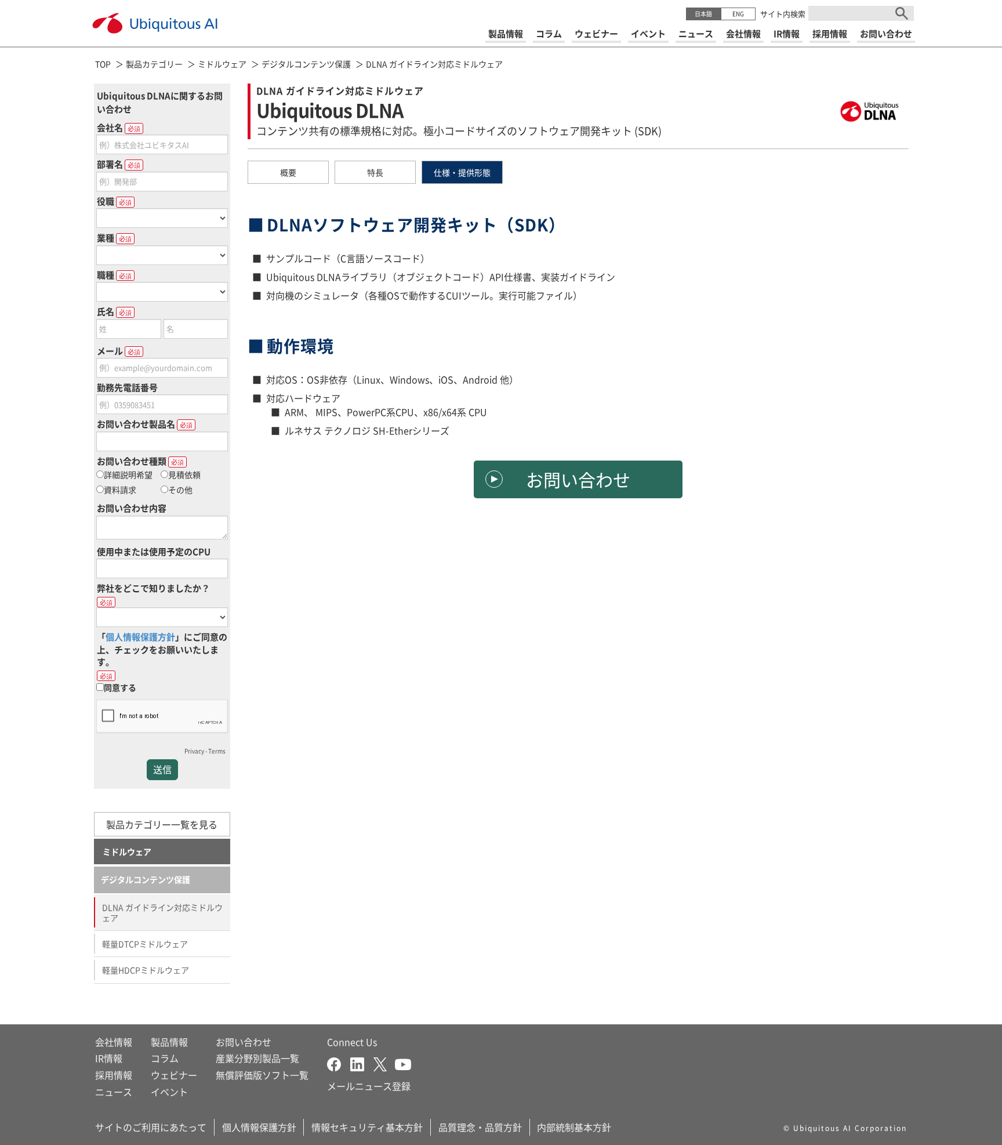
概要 (288, 172)
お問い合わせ (578, 479)
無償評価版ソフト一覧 (262, 1075)
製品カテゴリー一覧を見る (161, 824)
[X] (384, 1063)
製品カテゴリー (154, 64)
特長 (375, 172)
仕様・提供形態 (462, 172)
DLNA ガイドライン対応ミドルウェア (434, 64)
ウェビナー (174, 1075)
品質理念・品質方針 (480, 1127)
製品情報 (169, 1042)
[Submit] (901, 13)
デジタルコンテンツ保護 (306, 64)
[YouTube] (403, 1063)
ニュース (113, 1092)
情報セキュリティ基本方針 (367, 1127)
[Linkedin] (361, 1063)
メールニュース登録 (369, 1086)
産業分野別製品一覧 (257, 1058)
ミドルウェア (222, 64)
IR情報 (108, 1058)
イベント (169, 1092)
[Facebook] (338, 1063)
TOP (103, 64)
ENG (738, 13)
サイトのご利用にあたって (150, 1127)
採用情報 (113, 1075)
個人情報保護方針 (259, 1127)
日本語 (703, 13)
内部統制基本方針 (574, 1127)
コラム (165, 1058)
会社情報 (113, 1042)
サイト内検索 (782, 13)
